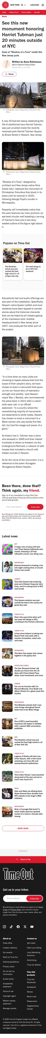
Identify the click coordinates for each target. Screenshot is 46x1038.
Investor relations (10, 948)
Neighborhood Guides (33, 1007)
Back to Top (25, 860)
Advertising (31, 960)
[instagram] (4, 926)
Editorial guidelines (11, 962)
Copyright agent (9, 996)
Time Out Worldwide (31, 981)
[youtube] (31, 926)
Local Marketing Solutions (33, 954)
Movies (30, 992)
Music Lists (31, 997)
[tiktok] (11, 926)
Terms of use (8, 992)
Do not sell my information (9, 973)
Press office (7, 943)
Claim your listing (34, 948)
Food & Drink (26, 12)
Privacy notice (8, 967)
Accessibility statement (8, 985)
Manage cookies (9, 1009)
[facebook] (18, 926)
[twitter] (25, 926)
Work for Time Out (10, 957)
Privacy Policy (13, 516)
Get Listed (31, 943)
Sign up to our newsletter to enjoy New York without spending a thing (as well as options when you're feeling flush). (22, 498)
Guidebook (31, 987)
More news (23, 829)
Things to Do (13, 12)
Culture (37, 12)
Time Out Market (34, 965)
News (4, 12)
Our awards (7, 953)
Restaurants (32, 1001)
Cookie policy (8, 979)
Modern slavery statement (9, 1002)
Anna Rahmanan (32, 62)
